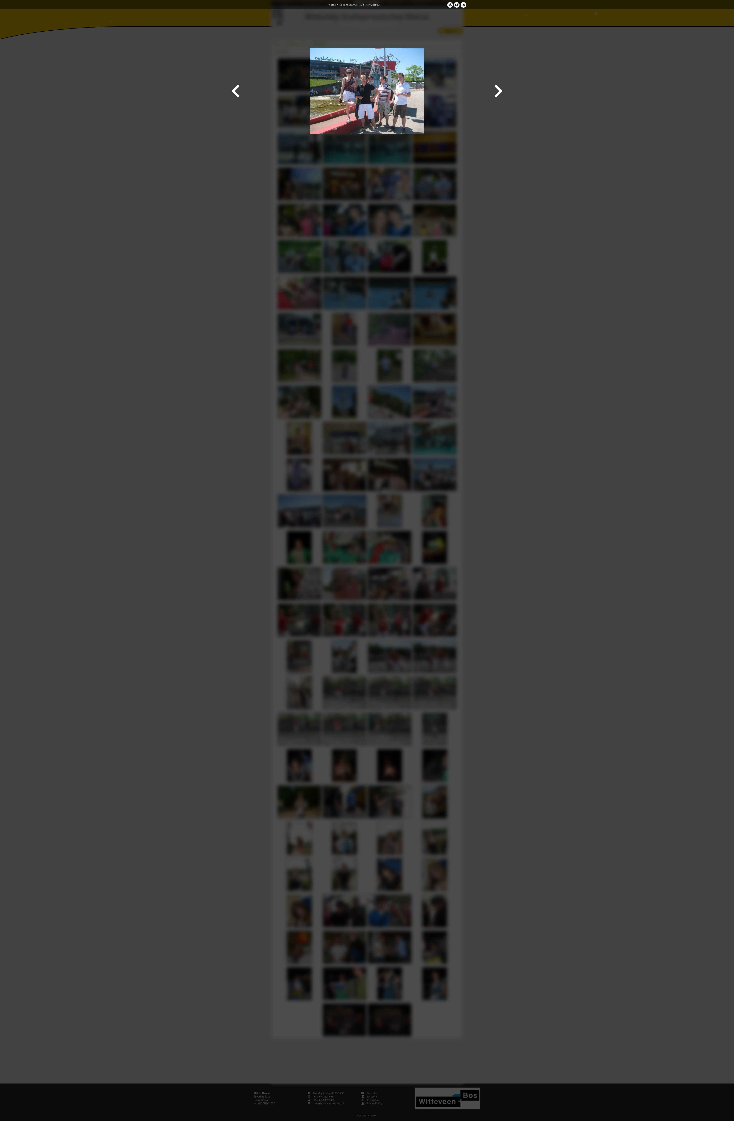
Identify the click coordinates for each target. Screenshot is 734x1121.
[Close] (463, 5)
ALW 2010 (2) (373, 5)
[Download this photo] (450, 5)
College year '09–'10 (350, 5)
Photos (331, 5)
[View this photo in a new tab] (457, 5)
